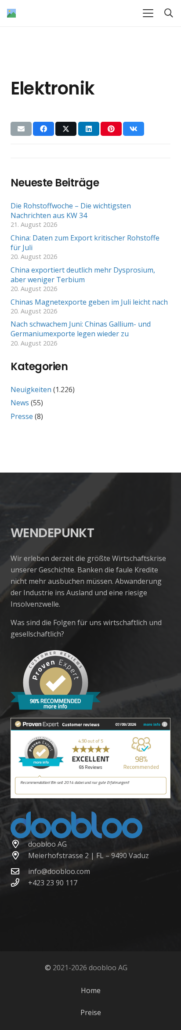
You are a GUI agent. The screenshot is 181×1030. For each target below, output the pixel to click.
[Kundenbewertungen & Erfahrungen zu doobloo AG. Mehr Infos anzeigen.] (90, 796)
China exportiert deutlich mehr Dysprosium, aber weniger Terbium (83, 274)
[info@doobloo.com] (19, 871)
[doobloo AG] (19, 844)
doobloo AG (47, 844)
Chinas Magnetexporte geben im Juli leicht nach (89, 302)
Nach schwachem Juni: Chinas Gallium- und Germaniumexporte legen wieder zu (81, 328)
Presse (22, 416)
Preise (90, 1012)
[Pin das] (111, 129)
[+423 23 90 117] (19, 882)
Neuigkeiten (31, 389)
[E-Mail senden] (21, 129)
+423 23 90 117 (52, 883)
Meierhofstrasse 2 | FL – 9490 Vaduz (88, 855)
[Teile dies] (43, 129)
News (20, 403)
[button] (148, 13)
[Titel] (11, 13)
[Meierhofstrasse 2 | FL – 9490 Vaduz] (19, 855)
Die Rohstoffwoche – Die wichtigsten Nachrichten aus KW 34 (71, 210)
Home (91, 990)
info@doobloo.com (59, 871)
